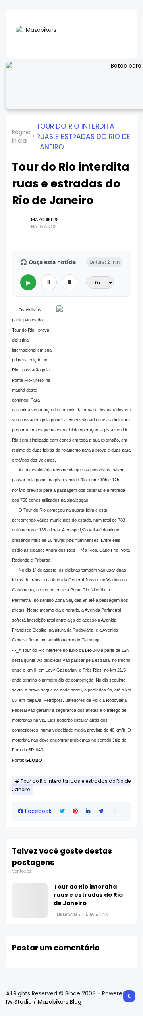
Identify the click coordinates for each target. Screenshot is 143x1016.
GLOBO (33, 760)
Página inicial (21, 136)
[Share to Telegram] (101, 811)
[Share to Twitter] (62, 811)
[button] (115, 811)
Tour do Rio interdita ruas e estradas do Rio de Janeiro (83, 137)
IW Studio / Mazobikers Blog (43, 1002)
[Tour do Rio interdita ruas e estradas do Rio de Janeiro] (30, 900)
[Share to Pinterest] (75, 811)
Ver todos (21, 871)
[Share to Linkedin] (88, 811)
